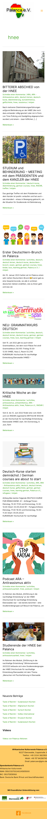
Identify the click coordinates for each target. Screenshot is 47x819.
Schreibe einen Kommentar (14, 94)
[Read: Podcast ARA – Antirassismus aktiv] (23, 553)
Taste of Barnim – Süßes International (18, 714)
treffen (5, 188)
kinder (5, 268)
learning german (20, 268)
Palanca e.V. (33, 268)
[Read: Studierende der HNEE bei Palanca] (23, 631)
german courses (23, 186)
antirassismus (8, 403)
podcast (28, 589)
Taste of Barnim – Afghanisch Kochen (18, 706)
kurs (10, 268)
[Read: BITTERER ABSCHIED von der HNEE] (23, 67)
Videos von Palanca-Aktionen (15, 739)
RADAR (39, 186)
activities (31, 260)
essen (12, 265)
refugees (6, 493)
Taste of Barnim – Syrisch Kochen (17, 710)
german (19, 265)
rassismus (23, 102)
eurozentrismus (28, 100)
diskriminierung (14, 100)
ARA (29, 94)
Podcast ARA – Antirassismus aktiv (17, 581)
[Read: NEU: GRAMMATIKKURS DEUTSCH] (23, 312)
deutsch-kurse (33, 183)
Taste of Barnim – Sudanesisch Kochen (19, 702)
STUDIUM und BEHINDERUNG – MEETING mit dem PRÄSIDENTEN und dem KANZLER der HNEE (23, 173)
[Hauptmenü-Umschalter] (42, 10)
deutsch (39, 260)
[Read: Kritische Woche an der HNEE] (23, 381)
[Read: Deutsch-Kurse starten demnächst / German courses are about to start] (23, 454)
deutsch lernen (26, 97)
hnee (15, 102)
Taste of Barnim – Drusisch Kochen (17, 718)
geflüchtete (7, 102)
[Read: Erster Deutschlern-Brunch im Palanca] (23, 233)
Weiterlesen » (8, 125)
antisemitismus (21, 403)
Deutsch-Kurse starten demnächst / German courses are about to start (22, 475)
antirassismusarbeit (11, 589)
